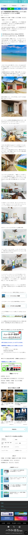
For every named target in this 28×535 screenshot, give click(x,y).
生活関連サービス (18, 450)
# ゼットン (8, 376)
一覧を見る (14, 5)
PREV (5, 5)
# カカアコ (17, 462)
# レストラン (11, 462)
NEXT (23, 5)
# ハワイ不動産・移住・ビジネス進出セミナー (9, 378)
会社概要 (3, 523)
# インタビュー (21, 378)
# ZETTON (3, 376)
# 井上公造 (3, 380)
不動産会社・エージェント (4, 440)
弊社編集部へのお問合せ (16, 523)
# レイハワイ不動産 (18, 380)
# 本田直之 (8, 380)
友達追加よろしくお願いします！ (8, 361)
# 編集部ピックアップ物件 (5, 17)
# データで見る (11, 382)
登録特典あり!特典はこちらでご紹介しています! (12, 345)
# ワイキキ (24, 458)
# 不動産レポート (4, 382)
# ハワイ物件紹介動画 (5, 460)
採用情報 (8, 523)
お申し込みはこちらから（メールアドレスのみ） (12, 342)
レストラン (17, 446)
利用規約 (24, 523)
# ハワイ (11, 460)
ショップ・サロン (5, 450)
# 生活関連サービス (4, 462)
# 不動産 (12, 17)
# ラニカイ (24, 17)
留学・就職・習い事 (5, 446)
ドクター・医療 (18, 443)
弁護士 (16, 439)
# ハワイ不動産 (18, 17)
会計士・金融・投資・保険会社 (6, 443)
